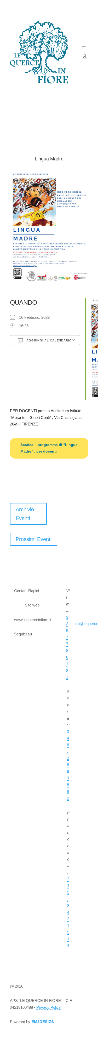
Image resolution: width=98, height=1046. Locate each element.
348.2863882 (68, 764)
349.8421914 (68, 912)
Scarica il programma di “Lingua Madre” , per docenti (49, 448)
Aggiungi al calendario (48, 340)
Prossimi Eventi (33, 539)
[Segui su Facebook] (32, 649)
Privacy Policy (48, 1007)
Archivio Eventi (25, 514)
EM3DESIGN (43, 1021)
